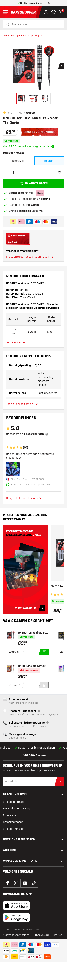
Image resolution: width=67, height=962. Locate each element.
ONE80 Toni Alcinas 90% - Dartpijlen (33, 633)
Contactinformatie (14, 801)
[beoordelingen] (47, 434)
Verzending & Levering (16, 808)
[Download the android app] (16, 917)
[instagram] (16, 883)
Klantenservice (15, 794)
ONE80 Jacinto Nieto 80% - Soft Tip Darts (32, 666)
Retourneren (10, 815)
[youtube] (24, 883)
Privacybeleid (41, 934)
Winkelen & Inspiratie (20, 861)
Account (10, 850)
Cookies (57, 934)
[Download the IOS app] (16, 905)
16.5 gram (18, 160)
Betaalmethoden (13, 822)
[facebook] (7, 883)
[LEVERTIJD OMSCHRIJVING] (52, 146)
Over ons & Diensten (19, 840)
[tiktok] (33, 883)
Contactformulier (13, 828)
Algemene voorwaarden (16, 934)
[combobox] (36, 24)
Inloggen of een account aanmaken (27, 256)
